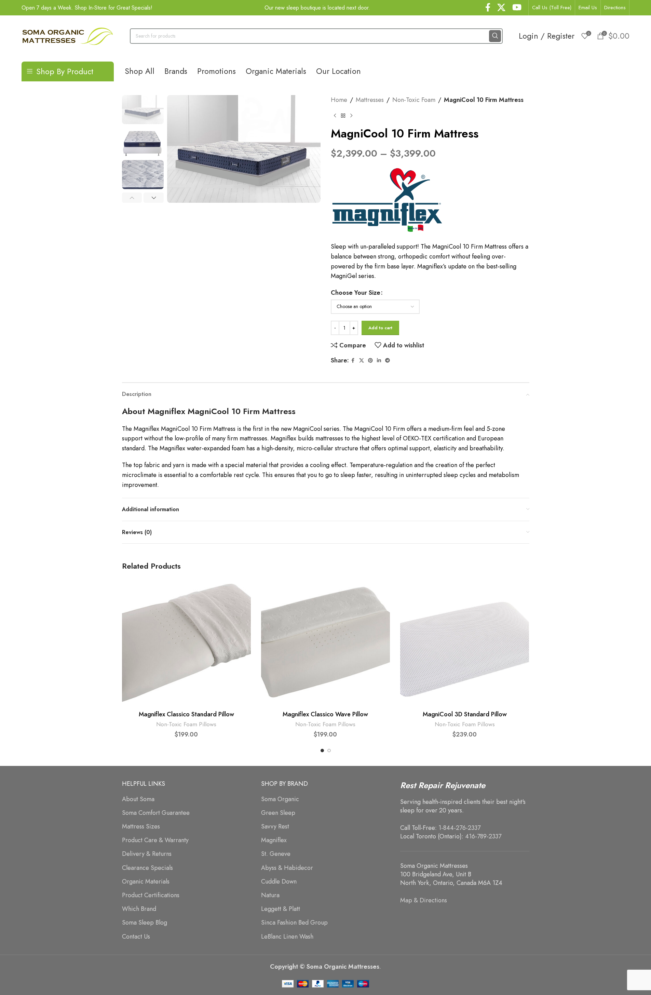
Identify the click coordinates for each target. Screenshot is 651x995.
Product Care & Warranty (155, 840)
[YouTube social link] (517, 8)
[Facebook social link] (488, 8)
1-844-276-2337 (459, 827)
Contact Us (136, 936)
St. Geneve (275, 854)
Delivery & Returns (147, 854)
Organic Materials (145, 881)
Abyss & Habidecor (287, 868)
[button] (132, 198)
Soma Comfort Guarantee (156, 813)
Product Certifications (150, 895)
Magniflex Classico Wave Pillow (325, 714)
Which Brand (139, 909)
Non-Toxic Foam (413, 99)
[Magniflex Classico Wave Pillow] (325, 642)
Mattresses (370, 99)
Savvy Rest (275, 826)
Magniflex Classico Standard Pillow (186, 714)
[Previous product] (335, 116)
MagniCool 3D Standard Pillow (465, 714)
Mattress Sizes (141, 826)
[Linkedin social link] (379, 360)
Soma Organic (280, 799)
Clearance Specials (147, 868)
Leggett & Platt (280, 909)
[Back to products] (343, 116)
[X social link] (501, 8)
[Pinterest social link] (370, 360)
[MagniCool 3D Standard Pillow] (464, 642)
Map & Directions (423, 900)
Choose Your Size (355, 292)
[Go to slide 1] (322, 750)
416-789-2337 (483, 836)
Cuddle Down (279, 881)
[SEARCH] (495, 36)
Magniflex (274, 840)
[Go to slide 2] (329, 750)
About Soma (138, 799)
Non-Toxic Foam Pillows (186, 724)
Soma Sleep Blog (144, 922)
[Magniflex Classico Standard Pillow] (186, 642)
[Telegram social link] (387, 360)
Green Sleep (278, 813)
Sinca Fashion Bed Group (294, 922)
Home (339, 99)
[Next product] (351, 116)
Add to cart (380, 327)
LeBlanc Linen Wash (287, 936)
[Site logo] (68, 35)
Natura (270, 895)
